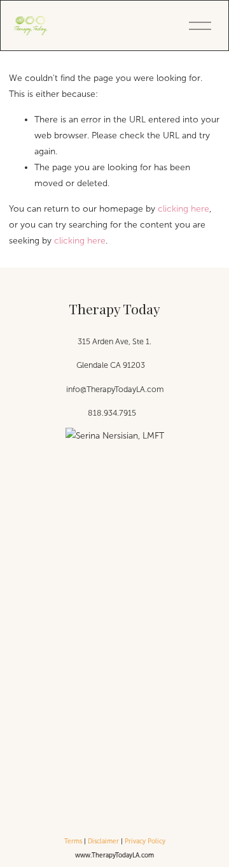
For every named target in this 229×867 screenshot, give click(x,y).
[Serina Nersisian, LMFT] (115, 436)
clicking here (183, 209)
